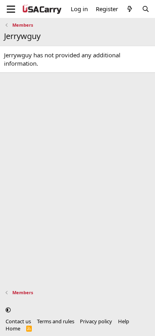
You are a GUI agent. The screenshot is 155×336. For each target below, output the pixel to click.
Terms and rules (55, 321)
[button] (8, 309)
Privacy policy (96, 321)
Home (13, 328)
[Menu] (11, 9)
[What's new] (130, 9)
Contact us (18, 321)
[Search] (145, 9)
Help (123, 321)
